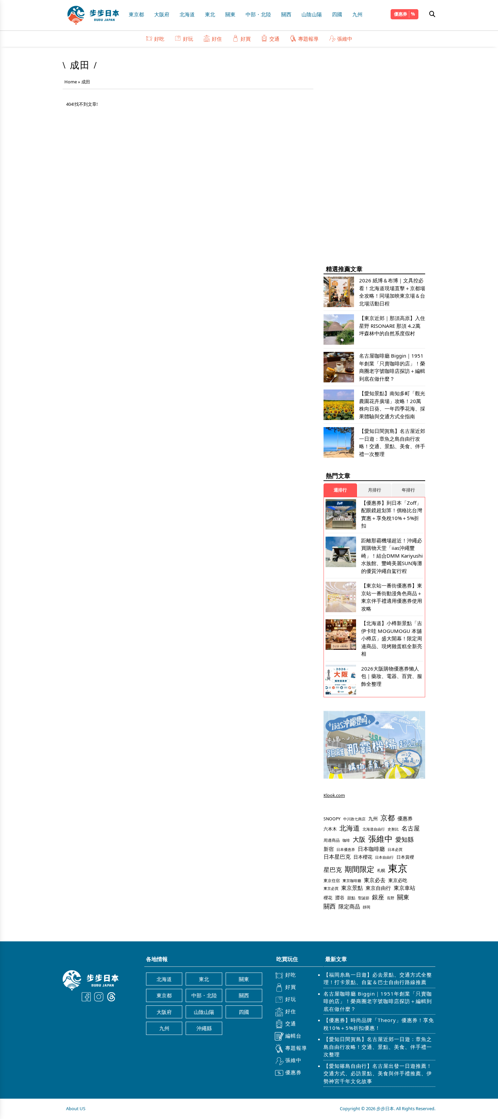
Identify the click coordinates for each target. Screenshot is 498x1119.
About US (75, 1108)
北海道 (187, 14)
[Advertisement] (374, 156)
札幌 (381, 870)
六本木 (330, 829)
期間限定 (359, 869)
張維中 (344, 38)
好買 (246, 38)
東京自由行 (378, 887)
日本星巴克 (337, 856)
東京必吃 (397, 880)
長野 (390, 897)
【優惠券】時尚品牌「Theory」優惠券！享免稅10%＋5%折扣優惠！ (379, 1024)
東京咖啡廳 (352, 880)
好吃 (159, 38)
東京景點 (352, 888)
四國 (337, 14)
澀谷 (340, 897)
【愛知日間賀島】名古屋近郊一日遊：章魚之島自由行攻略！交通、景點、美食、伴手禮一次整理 (378, 1047)
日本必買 (395, 849)
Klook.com (334, 795)
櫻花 (328, 898)
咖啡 (346, 840)
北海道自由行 (373, 829)
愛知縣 (404, 839)
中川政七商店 (354, 819)
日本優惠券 (345, 849)
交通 (274, 38)
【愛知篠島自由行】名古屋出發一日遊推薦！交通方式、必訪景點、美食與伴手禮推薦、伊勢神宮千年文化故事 (378, 1073)
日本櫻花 (362, 857)
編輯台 (293, 1035)
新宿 (329, 848)
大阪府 (161, 14)
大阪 (359, 839)
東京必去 (375, 880)
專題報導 (308, 38)
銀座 (378, 897)
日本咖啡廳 (371, 849)
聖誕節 (363, 897)
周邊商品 (332, 840)
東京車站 (404, 888)
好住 (217, 38)
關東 (230, 14)
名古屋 (410, 828)
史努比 (393, 829)
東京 (398, 868)
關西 (286, 14)
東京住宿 (332, 880)
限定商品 (349, 906)
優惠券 (400, 14)
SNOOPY (332, 819)
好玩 (188, 38)
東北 (210, 14)
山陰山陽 (312, 14)
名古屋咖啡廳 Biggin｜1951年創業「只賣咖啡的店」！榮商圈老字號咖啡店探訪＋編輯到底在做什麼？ (378, 1001)
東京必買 (331, 888)
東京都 (136, 14)
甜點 (351, 898)
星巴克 (333, 869)
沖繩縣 (204, 1028)
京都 (387, 817)
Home (70, 82)
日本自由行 (384, 857)
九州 (357, 14)
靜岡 (366, 907)
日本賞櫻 (405, 857)
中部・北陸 (258, 14)
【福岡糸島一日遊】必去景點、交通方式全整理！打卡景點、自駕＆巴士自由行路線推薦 (378, 978)
